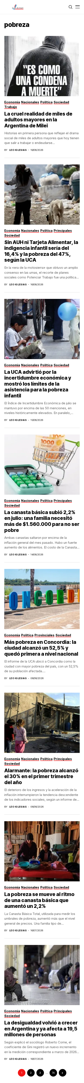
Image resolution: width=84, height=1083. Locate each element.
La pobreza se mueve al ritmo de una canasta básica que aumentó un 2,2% (39, 900)
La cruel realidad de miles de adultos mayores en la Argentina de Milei (38, 120)
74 (53, 1072)
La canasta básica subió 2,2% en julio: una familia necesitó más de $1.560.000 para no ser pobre (41, 521)
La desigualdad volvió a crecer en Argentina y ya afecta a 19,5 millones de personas (41, 1029)
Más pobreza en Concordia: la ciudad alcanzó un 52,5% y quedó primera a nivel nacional (41, 648)
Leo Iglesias (18, 150)
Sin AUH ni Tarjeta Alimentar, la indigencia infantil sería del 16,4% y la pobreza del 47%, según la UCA (41, 251)
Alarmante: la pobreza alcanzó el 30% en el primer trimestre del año (41, 776)
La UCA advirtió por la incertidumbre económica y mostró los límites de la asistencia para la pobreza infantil (37, 384)
